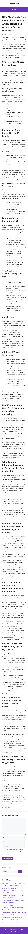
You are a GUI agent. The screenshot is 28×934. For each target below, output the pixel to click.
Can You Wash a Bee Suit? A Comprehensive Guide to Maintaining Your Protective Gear (13, 908)
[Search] (20, 871)
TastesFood (14, 4)
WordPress (14, 931)
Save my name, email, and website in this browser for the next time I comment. (14, 852)
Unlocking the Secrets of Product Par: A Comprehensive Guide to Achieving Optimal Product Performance (13, 920)
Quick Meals (7, 807)
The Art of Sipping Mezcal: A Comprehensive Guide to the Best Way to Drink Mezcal (13, 890)
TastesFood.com (13, 929)
